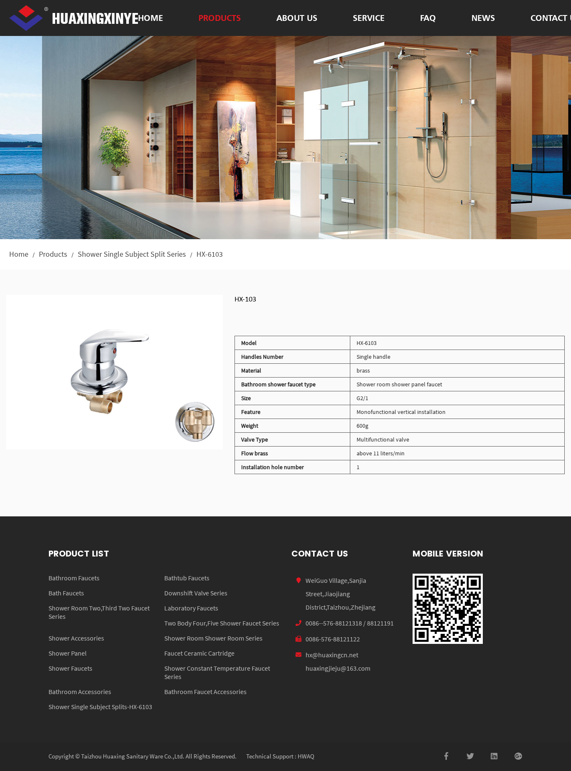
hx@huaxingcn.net (332, 655)
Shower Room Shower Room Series (213, 638)
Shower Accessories (76, 638)
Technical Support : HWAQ (280, 756)
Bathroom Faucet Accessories (205, 691)
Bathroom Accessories (79, 691)
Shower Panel (67, 653)
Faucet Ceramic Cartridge (199, 653)
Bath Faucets (66, 593)
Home (150, 18)
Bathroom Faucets (73, 578)
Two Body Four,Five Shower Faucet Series (221, 623)
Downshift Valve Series (195, 593)
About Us (296, 18)
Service (369, 18)
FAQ (428, 18)
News (483, 18)
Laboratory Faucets (191, 608)
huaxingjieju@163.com (338, 668)
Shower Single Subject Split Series (132, 254)
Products (220, 18)
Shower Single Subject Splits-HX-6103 (100, 706)
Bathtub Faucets (186, 578)
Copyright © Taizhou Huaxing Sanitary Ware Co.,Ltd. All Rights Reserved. (142, 756)
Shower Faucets (70, 668)
